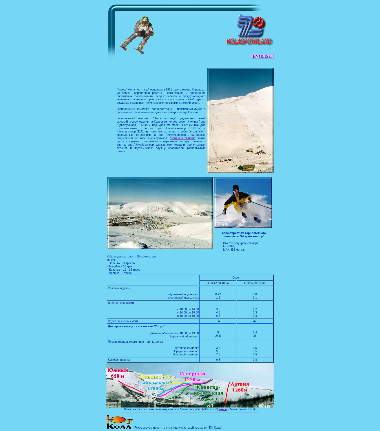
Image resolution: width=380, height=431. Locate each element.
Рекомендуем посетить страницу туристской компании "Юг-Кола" (178, 427)
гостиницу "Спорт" (182, 138)
